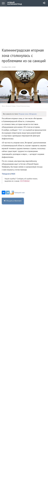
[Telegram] (8, 192)
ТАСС (20, 130)
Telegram (6, 174)
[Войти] (44, 3)
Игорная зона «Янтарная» (28, 114)
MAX (13, 174)
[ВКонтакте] (3, 192)
